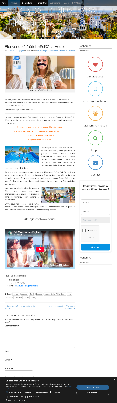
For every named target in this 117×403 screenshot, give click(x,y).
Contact (95, 174)
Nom (8, 351)
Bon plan (15, 294)
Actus (4, 3)
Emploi (95, 150)
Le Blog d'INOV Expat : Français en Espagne (58, 16)
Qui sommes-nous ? (95, 125)
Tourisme (62, 51)
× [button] (114, 380)
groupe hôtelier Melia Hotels (54, 294)
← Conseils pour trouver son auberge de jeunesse (20, 307)
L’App (66, 3)
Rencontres (42, 3)
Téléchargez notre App (95, 101)
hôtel (69, 294)
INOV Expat (77, 3)
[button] (40, 400)
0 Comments (70, 51)
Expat (32, 294)
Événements (55, 3)
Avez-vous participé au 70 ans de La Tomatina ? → (62, 307)
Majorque (9, 297)
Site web (9, 368)
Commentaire (12, 326)
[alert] (58, 390)
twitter (26, 297)
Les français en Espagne (15, 51)
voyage (33, 297)
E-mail (8, 360)
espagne (24, 294)
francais (39, 294)
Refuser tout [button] (92, 393)
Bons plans (27, 3)
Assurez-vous (95, 76)
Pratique (14, 3)
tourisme (18, 297)
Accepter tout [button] (93, 387)
